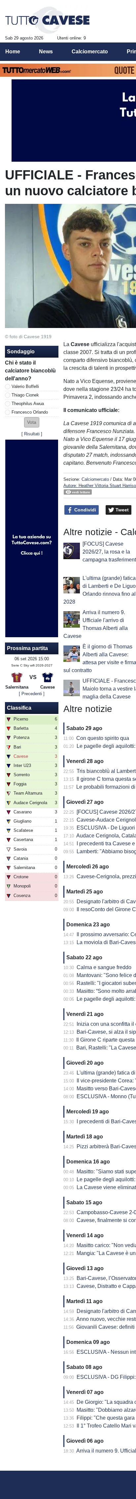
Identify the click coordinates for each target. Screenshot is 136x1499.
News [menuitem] (46, 51)
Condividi (84, 509)
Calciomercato (95, 479)
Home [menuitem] (12, 51)
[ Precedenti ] (32, 693)
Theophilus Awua (28, 403)
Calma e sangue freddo (104, 967)
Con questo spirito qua (102, 738)
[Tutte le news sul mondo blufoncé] (47, 20)
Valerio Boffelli (25, 386)
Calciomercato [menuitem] (90, 51)
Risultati (32, 433)
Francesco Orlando (30, 412)
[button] (31, 422)
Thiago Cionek (25, 395)
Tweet (121, 509)
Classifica (19, 708)
